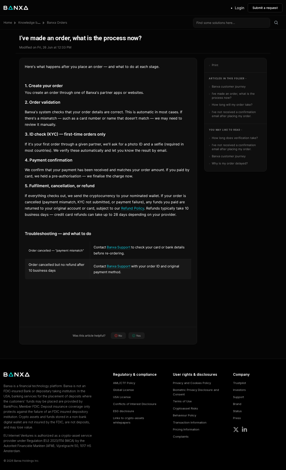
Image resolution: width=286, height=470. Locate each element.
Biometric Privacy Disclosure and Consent (196, 392)
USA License (122, 397)
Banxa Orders (57, 22)
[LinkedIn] (244, 429)
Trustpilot (239, 383)
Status (237, 411)
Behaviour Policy (184, 415)
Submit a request (265, 8)
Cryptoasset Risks (185, 408)
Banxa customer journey (229, 86)
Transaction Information (189, 422)
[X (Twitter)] (236, 429)
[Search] (276, 23)
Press (237, 418)
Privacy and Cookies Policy (192, 383)
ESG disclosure (123, 411)
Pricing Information (186, 429)
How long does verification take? (235, 138)
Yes (138, 335)
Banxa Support (118, 247)
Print (215, 65)
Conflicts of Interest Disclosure (134, 404)
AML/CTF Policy (124, 383)
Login (239, 8)
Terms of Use (182, 401)
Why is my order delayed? (230, 163)
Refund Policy (132, 208)
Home (8, 22)
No (120, 335)
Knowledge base (30, 22)
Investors (239, 390)
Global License (123, 390)
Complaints (181, 436)
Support (238, 397)
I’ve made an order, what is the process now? (233, 95)
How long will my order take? (232, 104)
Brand (237, 404)
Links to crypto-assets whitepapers (128, 420)
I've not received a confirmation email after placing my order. (234, 114)
